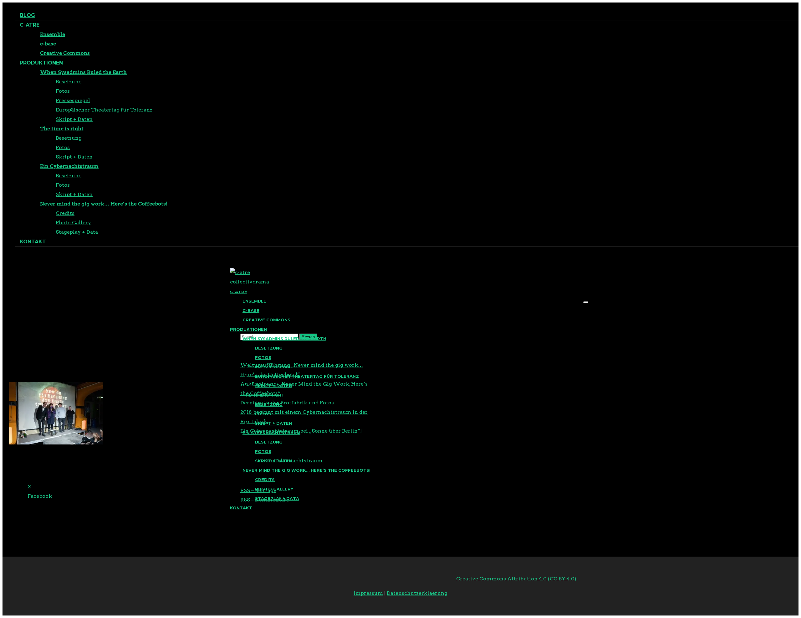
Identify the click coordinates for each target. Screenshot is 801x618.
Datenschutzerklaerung (417, 593)
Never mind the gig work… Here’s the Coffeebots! (103, 204)
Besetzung (69, 82)
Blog (27, 15)
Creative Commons (65, 53)
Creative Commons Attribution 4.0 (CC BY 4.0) (516, 579)
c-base (48, 44)
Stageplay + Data (77, 232)
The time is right (62, 129)
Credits (65, 213)
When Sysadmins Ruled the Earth (83, 72)
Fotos (63, 91)
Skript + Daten (74, 119)
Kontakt (33, 242)
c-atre (29, 25)
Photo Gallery (73, 223)
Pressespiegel (73, 100)
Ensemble (52, 34)
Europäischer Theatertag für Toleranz (104, 110)
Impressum (368, 593)
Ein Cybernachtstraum (69, 166)
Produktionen (41, 63)
